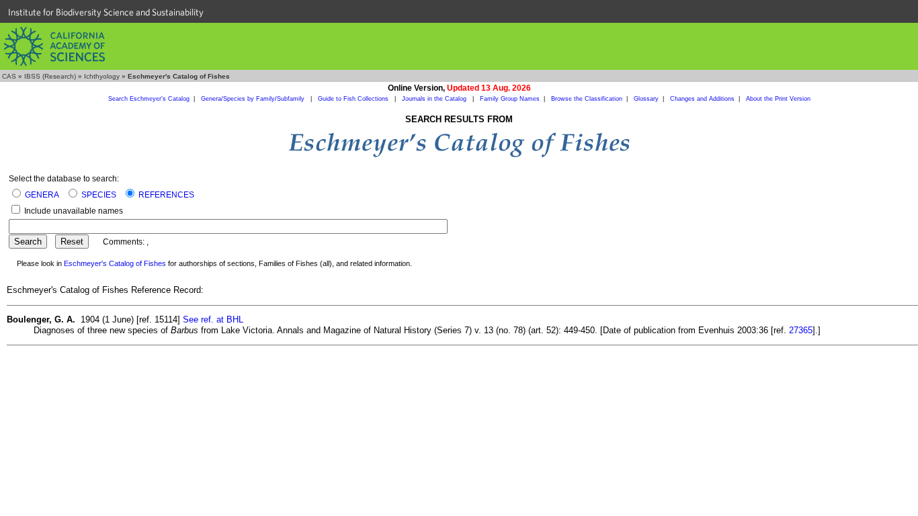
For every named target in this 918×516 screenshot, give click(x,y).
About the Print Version (778, 98)
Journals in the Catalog (435, 98)
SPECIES (98, 195)
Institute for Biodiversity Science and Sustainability (106, 12)
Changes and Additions (702, 98)
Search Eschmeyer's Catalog (149, 98)
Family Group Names (510, 98)
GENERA (42, 195)
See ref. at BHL (213, 319)
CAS (9, 76)
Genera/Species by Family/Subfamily (253, 98)
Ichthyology (102, 76)
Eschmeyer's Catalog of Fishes (115, 263)
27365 (800, 330)
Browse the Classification (586, 98)
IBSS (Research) (50, 76)
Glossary (646, 98)
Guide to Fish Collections (354, 98)
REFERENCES (166, 195)
